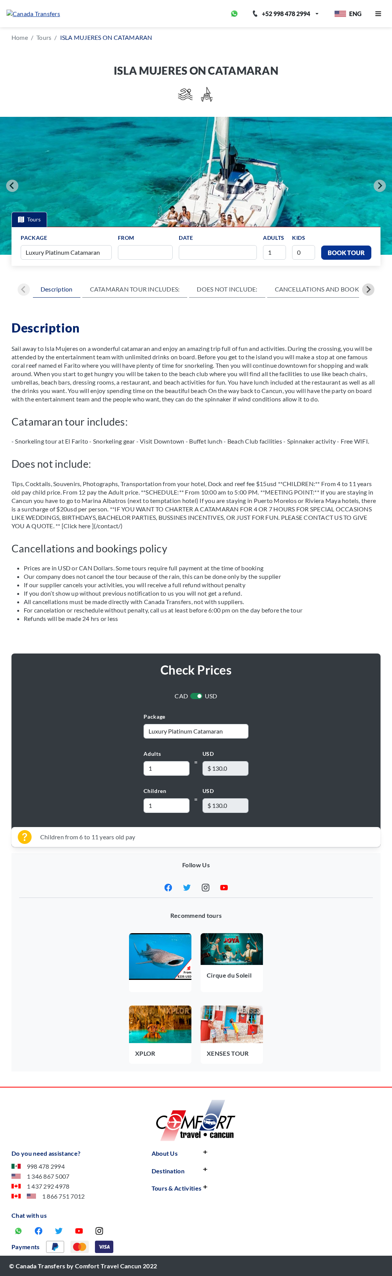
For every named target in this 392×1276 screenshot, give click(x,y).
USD (211, 695)
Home (19, 37)
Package (154, 716)
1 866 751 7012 (63, 1196)
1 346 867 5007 (48, 1176)
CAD (181, 695)
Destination (168, 1170)
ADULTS (273, 237)
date (186, 237)
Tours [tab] (34, 219)
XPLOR (145, 1053)
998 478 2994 (46, 1166)
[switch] (196, 696)
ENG (355, 13)
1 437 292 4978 (48, 1186)
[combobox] (148, 252)
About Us (165, 1153)
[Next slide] (380, 186)
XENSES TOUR (228, 1053)
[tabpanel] (196, 246)
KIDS (298, 237)
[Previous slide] (12, 186)
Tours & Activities (177, 1188)
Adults (152, 753)
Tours (43, 37)
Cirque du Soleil (229, 975)
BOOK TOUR (346, 252)
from (126, 237)
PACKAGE (34, 237)
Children (155, 791)
